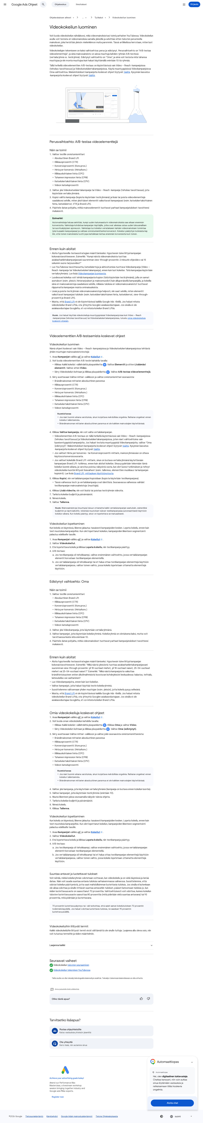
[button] (5, 4)
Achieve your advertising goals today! (67, 1078)
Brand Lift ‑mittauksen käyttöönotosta (93, 473)
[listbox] (181, 1116)
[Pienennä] (192, 1061)
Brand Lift (70, 301)
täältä (127, 72)
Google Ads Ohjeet (24, 4)
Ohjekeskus (60, 4)
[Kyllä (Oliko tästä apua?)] (141, 999)
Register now (58, 1097)
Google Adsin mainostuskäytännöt (76, 1116)
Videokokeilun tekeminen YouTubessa (72, 970)
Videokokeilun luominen (124, 17)
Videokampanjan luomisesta (92, 273)
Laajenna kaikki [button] (57, 945)
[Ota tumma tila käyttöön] (161, 1116)
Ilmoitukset (81, 4)
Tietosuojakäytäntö (34, 1116)
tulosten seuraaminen (78, 965)
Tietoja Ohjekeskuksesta (107, 1116)
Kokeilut (95, 357)
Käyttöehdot (52, 1116)
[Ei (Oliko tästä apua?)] (148, 999)
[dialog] (172, 1083)
